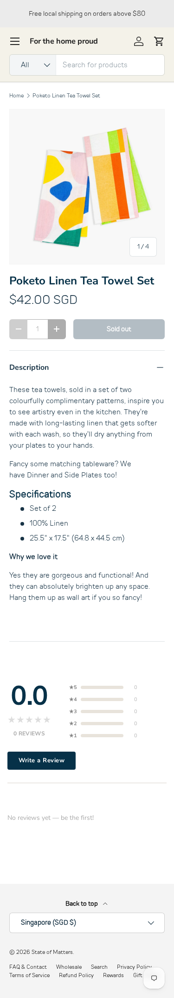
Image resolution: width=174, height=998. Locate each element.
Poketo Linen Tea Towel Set (66, 95)
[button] (159, 41)
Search (99, 967)
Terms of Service (29, 975)
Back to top (82, 903)
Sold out (119, 329)
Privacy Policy (134, 967)
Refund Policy (76, 975)
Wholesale (69, 967)
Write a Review (41, 760)
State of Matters (52, 952)
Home (16, 95)
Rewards (113, 975)
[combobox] (87, 65)
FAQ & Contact (28, 967)
